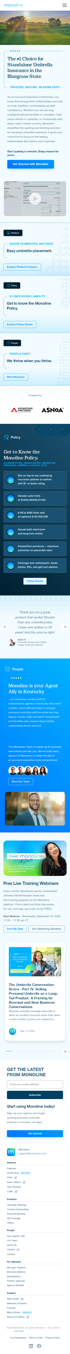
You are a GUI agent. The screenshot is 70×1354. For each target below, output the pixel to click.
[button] (63, 5)
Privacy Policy (52, 1338)
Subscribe (35, 1095)
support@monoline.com (33, 1153)
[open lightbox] (35, 199)
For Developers (18, 1338)
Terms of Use (36, 1338)
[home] (13, 5)
